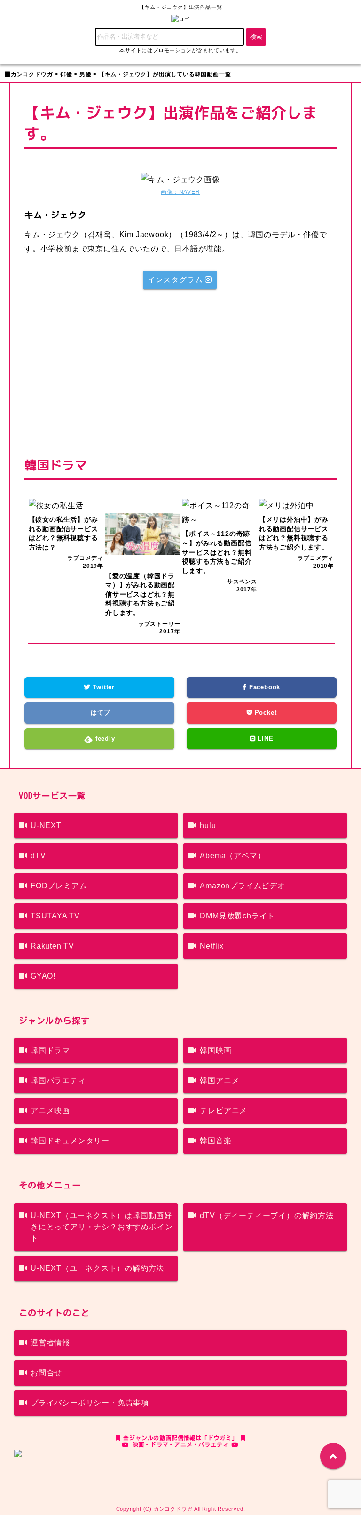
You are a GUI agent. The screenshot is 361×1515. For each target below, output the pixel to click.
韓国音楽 (215, 1141)
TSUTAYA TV (55, 916)
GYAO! (43, 976)
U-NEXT (46, 825)
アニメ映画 (50, 1111)
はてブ (99, 712)
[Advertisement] (180, 372)
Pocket (264, 712)
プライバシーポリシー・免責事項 (90, 1403)
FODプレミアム (59, 886)
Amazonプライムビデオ (242, 886)
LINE (265, 738)
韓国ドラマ (50, 1050)
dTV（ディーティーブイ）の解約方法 (266, 1216)
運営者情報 (50, 1343)
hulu (208, 825)
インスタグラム (176, 280)
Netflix (212, 946)
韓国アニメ (219, 1080)
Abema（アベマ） (232, 856)
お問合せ (46, 1373)
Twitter (103, 687)
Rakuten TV (52, 946)
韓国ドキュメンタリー (70, 1141)
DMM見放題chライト (237, 916)
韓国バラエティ (58, 1080)
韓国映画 (215, 1050)
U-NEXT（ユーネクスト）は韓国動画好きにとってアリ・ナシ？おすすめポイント (102, 1227)
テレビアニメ (223, 1111)
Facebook (263, 687)
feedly (104, 738)
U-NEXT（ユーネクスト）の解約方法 (97, 1268)
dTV (38, 856)
